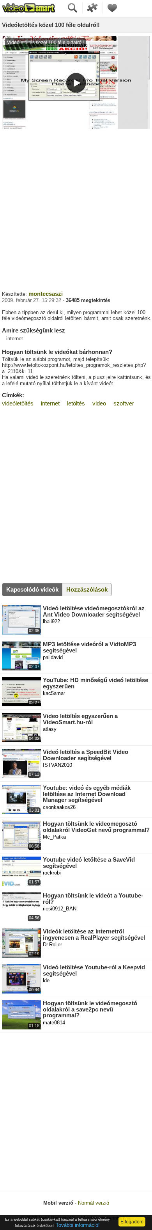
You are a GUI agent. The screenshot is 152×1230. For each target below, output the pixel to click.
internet (50, 403)
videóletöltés (18, 403)
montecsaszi (45, 293)
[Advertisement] (76, 209)
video (99, 403)
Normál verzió (93, 1203)
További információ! (78, 1225)
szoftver (123, 403)
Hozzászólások (87, 589)
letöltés (76, 403)
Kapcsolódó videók (32, 589)
